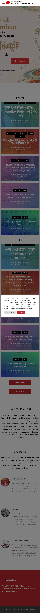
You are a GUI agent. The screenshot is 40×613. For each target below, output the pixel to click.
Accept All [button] (21, 312)
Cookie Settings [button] (9, 312)
